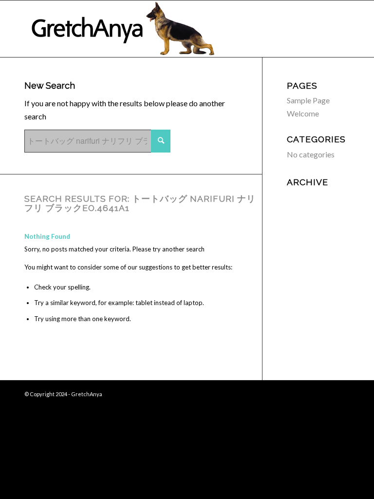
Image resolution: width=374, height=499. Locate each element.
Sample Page (308, 100)
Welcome (303, 113)
